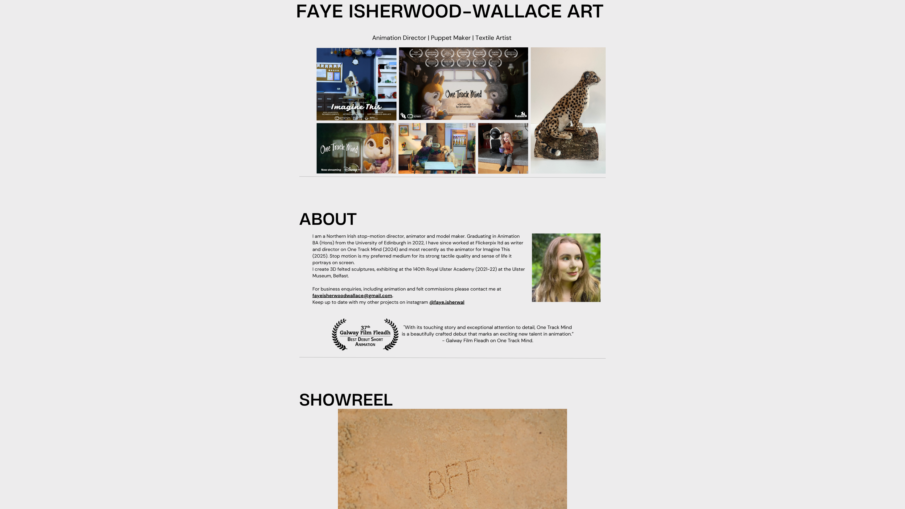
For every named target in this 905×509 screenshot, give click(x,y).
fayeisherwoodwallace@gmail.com (352, 296)
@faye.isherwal (447, 302)
